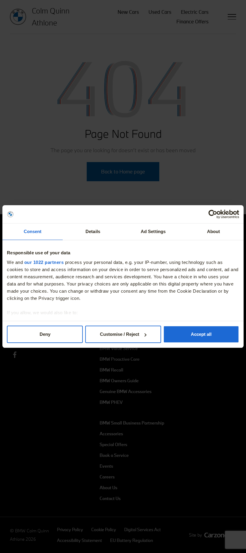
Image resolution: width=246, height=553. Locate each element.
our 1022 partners (44, 262)
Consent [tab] (33, 231)
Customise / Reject (119, 334)
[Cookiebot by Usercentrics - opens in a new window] (213, 214)
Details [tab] (93, 231)
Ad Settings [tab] (153, 231)
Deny (45, 334)
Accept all (201, 334)
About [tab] (213, 231)
